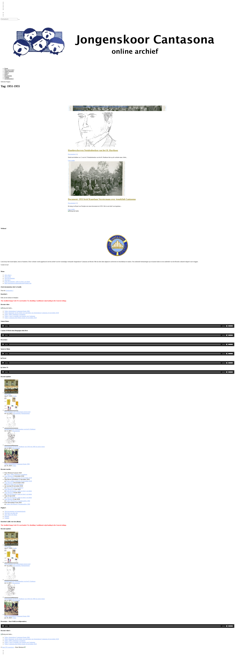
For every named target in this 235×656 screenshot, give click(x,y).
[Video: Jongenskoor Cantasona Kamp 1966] (11, 462)
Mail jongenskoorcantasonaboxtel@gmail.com (17, 9)
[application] (117, 326)
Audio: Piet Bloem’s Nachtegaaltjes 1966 (18, 501)
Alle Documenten (9, 5)
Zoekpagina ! (9, 290)
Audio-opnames (9, 71)
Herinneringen (25, 413)
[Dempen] (227, 326)
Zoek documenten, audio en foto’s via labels (17, 8)
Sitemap (6, 516)
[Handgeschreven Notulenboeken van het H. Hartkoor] (96, 146)
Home (6, 68)
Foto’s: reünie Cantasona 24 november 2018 (19, 478)
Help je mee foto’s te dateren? (14, 484)
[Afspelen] (3, 326)
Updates (6, 77)
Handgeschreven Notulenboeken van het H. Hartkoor (93, 150)
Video (14, 465)
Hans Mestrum (8, 476)
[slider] (230, 325)
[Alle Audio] (11, 392)
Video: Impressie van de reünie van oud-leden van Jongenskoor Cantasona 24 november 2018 (31, 313)
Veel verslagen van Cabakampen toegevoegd (17, 412)
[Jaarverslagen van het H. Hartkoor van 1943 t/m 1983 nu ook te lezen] (11, 445)
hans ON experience (8, 647)
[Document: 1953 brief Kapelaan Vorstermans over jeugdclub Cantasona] (96, 195)
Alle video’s (7, 2)
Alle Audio (7, 3)
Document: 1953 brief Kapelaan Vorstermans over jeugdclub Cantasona (101, 107)
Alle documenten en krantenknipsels (14, 511)
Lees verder (71, 160)
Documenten (8, 76)
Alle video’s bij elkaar (10, 514)
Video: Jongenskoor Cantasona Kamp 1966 (17, 311)
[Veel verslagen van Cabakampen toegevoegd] (11, 410)
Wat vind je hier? (9, 70)
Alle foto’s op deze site (11, 513)
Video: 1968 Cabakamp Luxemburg (14, 314)
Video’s (6, 73)
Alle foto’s (7, 6)
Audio (15, 396)
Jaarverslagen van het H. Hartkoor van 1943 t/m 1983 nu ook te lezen (24, 446)
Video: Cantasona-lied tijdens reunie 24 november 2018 (20, 318)
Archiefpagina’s (9, 78)
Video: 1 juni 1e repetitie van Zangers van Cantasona (19, 316)
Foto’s (6, 74)
